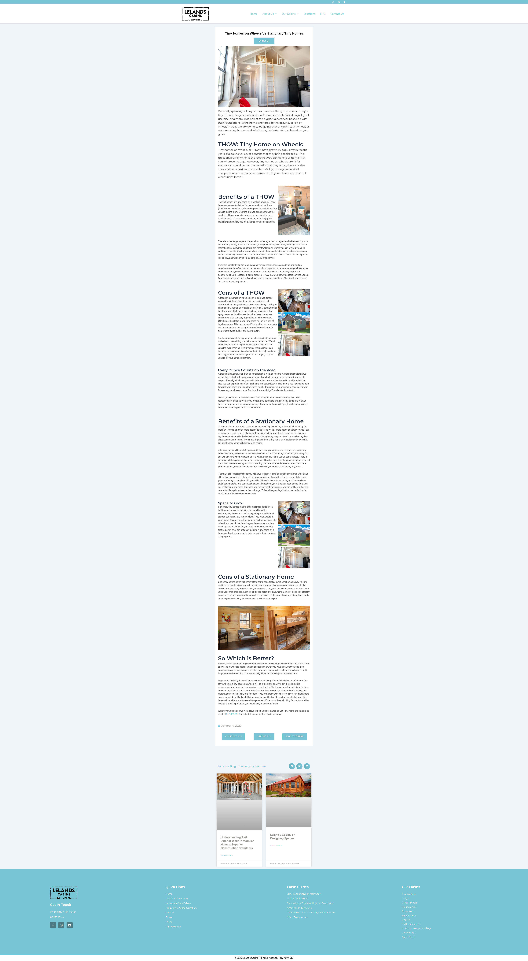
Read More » (227, 855)
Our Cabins (289, 13)
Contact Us (337, 13)
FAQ (322, 13)
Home (254, 13)
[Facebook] (333, 2)
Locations (309, 13)
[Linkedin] (345, 2)
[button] (275, 13)
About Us (268, 13)
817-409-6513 (233, 714)
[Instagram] (339, 2)
